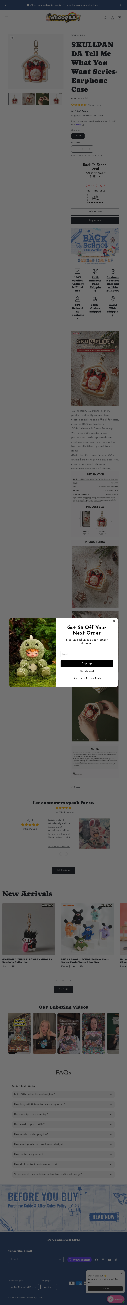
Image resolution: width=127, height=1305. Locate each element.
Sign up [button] (87, 663)
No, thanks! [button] (87, 671)
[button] (114, 621)
